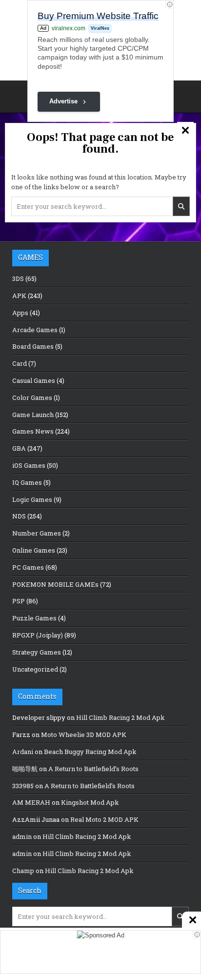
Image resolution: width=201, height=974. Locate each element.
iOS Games (28, 465)
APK (19, 295)
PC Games (28, 567)
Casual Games (33, 380)
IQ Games (27, 482)
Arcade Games (35, 329)
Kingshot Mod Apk (90, 802)
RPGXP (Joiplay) (37, 635)
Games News (33, 431)
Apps (20, 312)
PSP (18, 600)
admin (22, 836)
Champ (23, 870)
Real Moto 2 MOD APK (104, 819)
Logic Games (32, 499)
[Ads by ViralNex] (169, 4)
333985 (23, 785)
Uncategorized (35, 669)
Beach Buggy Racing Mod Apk (90, 751)
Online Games (33, 550)
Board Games (33, 346)
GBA (19, 448)
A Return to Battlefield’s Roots (93, 768)
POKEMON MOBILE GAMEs (55, 584)
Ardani (22, 751)
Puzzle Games (34, 618)
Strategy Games (36, 652)
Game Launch (33, 414)
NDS (19, 516)
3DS (18, 278)
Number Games (36, 533)
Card (19, 363)
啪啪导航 (25, 768)
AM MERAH (31, 802)
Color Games (32, 397)
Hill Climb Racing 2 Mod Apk (120, 717)
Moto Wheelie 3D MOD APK (83, 734)
